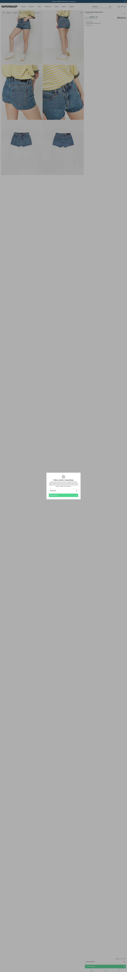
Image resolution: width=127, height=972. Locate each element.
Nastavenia (53, 490)
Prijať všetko (53, 495)
